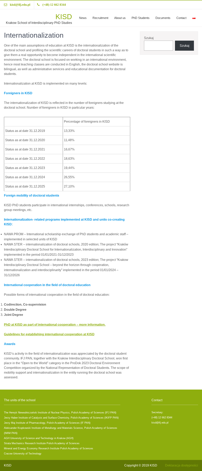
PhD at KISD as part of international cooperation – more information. (55, 324)
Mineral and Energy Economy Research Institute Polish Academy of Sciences (48, 448)
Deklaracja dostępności (181, 465)
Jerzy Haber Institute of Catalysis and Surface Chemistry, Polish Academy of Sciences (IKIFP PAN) (61, 417)
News (83, 18)
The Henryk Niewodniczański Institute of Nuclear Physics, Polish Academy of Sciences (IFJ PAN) (60, 412)
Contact (181, 18)
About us (120, 18)
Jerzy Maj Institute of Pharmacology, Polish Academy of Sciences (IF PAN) (47, 422)
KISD (63, 17)
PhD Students (141, 18)
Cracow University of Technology (22, 453)
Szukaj (149, 38)
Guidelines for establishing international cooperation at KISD (49, 334)
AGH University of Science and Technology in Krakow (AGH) (38, 438)
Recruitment (100, 18)
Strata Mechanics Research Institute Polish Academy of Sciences (41, 443)
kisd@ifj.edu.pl (20, 4)
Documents (162, 18)
